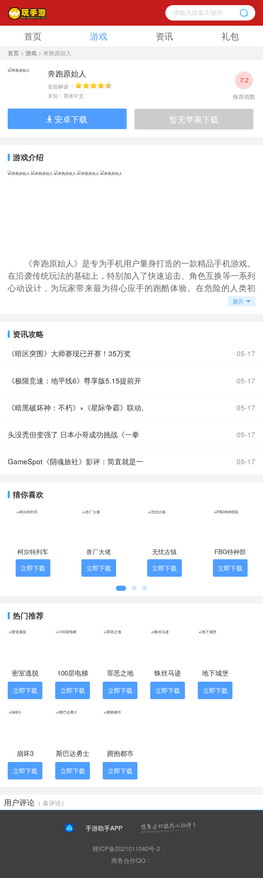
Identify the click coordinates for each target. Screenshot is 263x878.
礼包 (230, 36)
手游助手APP (104, 827)
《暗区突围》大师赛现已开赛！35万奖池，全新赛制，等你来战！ (69, 357)
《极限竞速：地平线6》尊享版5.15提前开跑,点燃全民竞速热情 (74, 384)
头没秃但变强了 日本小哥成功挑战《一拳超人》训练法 (73, 438)
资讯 (164, 36)
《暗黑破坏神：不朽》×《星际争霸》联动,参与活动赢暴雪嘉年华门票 (75, 411)
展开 (238, 301)
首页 (33, 36)
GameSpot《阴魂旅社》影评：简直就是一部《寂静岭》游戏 (75, 465)
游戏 (98, 36)
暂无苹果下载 (194, 119)
